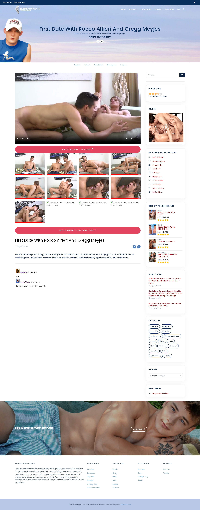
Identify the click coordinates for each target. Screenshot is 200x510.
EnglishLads (157, 176)
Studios (158, 9)
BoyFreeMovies (19, 2)
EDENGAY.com (126, 505)
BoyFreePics (7, 2)
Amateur (154, 326)
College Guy (156, 336)
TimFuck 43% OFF (166, 241)
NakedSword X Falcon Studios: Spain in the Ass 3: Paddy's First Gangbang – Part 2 (165, 280)
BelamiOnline (158, 157)
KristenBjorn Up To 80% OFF (166, 228)
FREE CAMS (169, 9)
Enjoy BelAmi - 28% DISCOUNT (77, 230)
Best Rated (98, 65)
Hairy (171, 341)
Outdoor (173, 346)
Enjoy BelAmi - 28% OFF (76, 149)
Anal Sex (154, 351)
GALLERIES (133, 9)
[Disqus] (78, 297)
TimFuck (156, 173)
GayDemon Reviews (161, 393)
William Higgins (159, 161)
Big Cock (154, 331)
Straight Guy (156, 356)
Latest (87, 65)
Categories (146, 9)
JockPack (156, 169)
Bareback (166, 326)
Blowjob (165, 331)
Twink (167, 356)
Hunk (153, 346)
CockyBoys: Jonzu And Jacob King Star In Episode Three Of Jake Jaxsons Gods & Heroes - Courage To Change (165, 293)
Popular (85, 34)
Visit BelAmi (138, 429)
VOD (179, 9)
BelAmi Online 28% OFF (166, 213)
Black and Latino (173, 336)
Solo (164, 351)
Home (123, 9)
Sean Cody (157, 165)
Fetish (153, 341)
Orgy (162, 341)
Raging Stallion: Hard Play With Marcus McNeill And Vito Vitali (165, 304)
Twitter (166, 473)
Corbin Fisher (158, 180)
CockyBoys (157, 184)
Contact (166, 469)
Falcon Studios (158, 188)
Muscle (162, 346)
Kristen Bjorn (157, 192)
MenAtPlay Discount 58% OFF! (167, 255)
